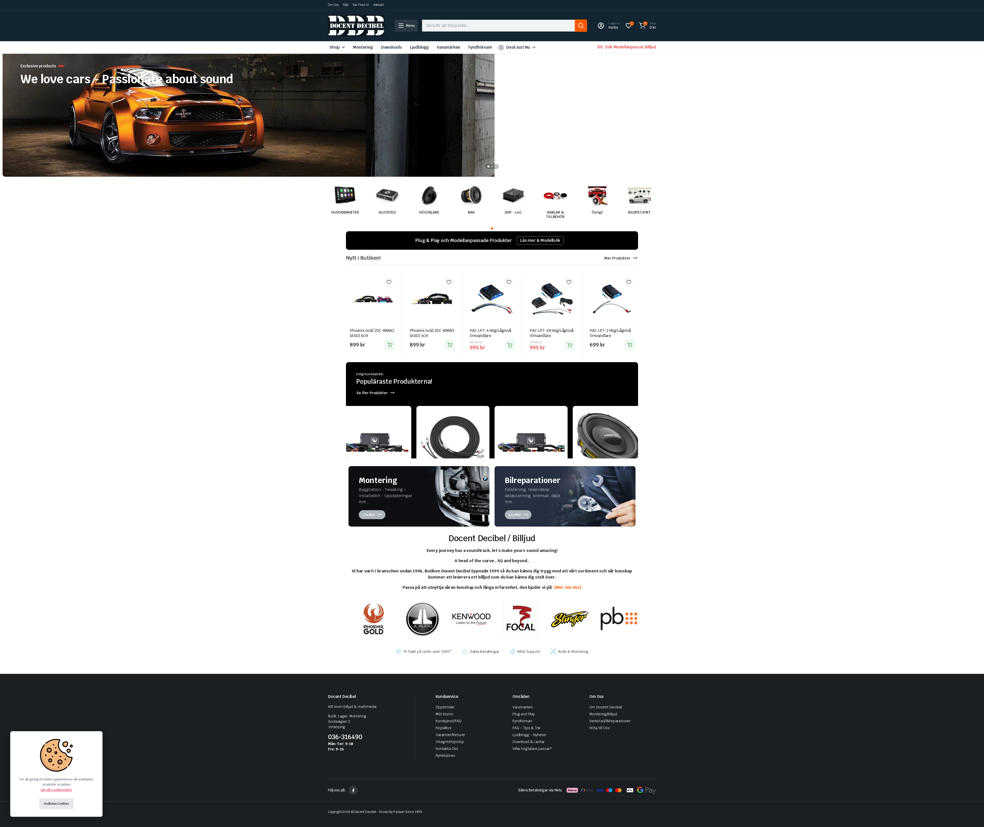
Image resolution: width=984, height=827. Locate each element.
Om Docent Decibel (605, 707)
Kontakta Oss (447, 748)
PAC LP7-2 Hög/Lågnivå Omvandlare (610, 333)
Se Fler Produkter (372, 393)
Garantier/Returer (450, 734)
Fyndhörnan (522, 721)
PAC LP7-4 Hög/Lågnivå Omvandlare (490, 333)
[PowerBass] (619, 618)
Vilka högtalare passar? (531, 748)
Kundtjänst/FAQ (449, 721)
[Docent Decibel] (356, 25)
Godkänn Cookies (56, 804)
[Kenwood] (471, 618)
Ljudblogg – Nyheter (529, 734)
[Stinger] (570, 618)
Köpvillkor (443, 728)
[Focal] (520, 618)
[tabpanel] (492, 113)
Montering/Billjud (603, 714)
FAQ (345, 5)
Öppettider (445, 707)
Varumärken (448, 47)
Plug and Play (523, 714)
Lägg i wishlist (389, 282)
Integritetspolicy (450, 741)
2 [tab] (492, 166)
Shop (334, 47)
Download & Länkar (528, 741)
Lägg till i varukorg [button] (389, 344)
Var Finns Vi (361, 5)
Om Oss (333, 5)
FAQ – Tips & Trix (526, 728)
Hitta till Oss (599, 728)
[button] (646, 25)
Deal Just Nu (518, 47)
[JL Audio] (422, 618)
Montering (363, 47)
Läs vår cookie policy (56, 790)
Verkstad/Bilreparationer (610, 721)
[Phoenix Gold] (373, 618)
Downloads (391, 47)
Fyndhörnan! (479, 47)
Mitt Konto (444, 714)
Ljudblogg (419, 47)
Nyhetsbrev (445, 755)
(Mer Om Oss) (567, 587)
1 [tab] (488, 166)
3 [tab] (496, 166)
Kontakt (378, 5)
